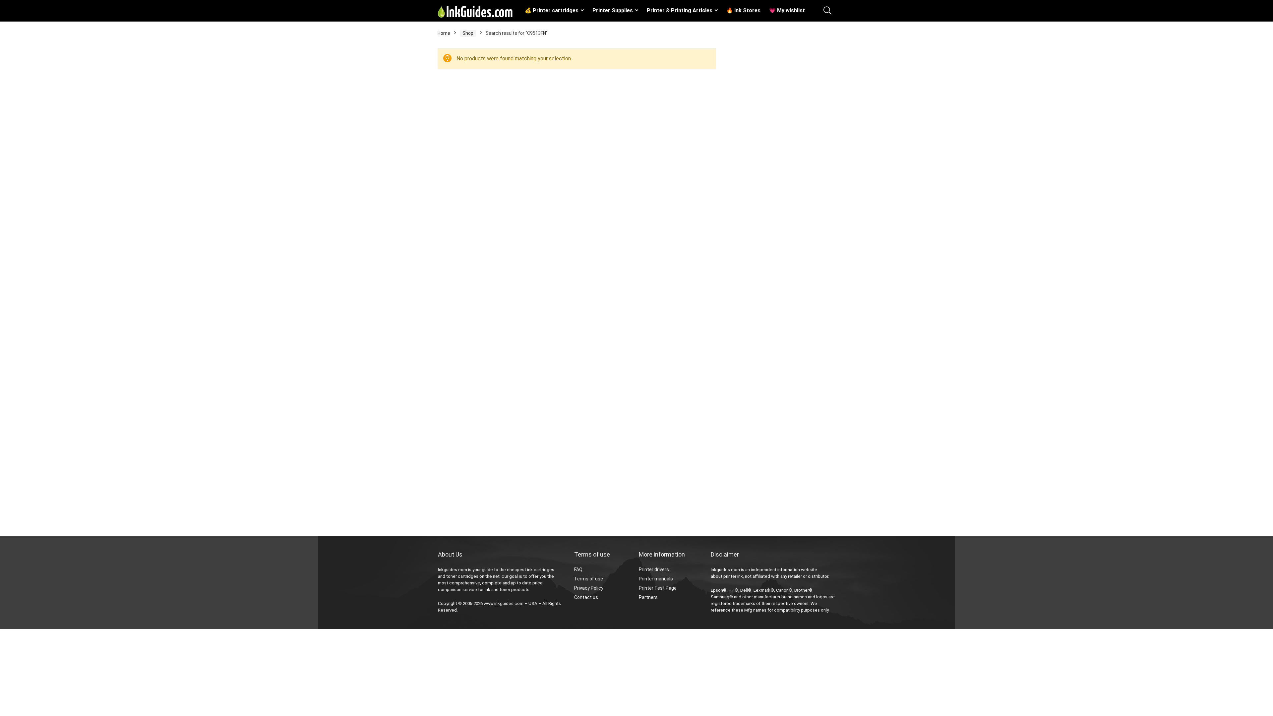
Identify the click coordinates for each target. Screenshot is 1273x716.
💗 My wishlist (787, 10)
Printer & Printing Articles (679, 10)
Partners (648, 597)
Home (444, 33)
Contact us (586, 597)
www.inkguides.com (503, 603)
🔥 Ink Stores (743, 10)
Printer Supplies (612, 10)
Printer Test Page (658, 588)
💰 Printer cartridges (551, 10)
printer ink (733, 576)
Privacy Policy (588, 588)
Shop (467, 33)
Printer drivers (654, 569)
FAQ (578, 569)
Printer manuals (656, 578)
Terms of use (588, 578)
